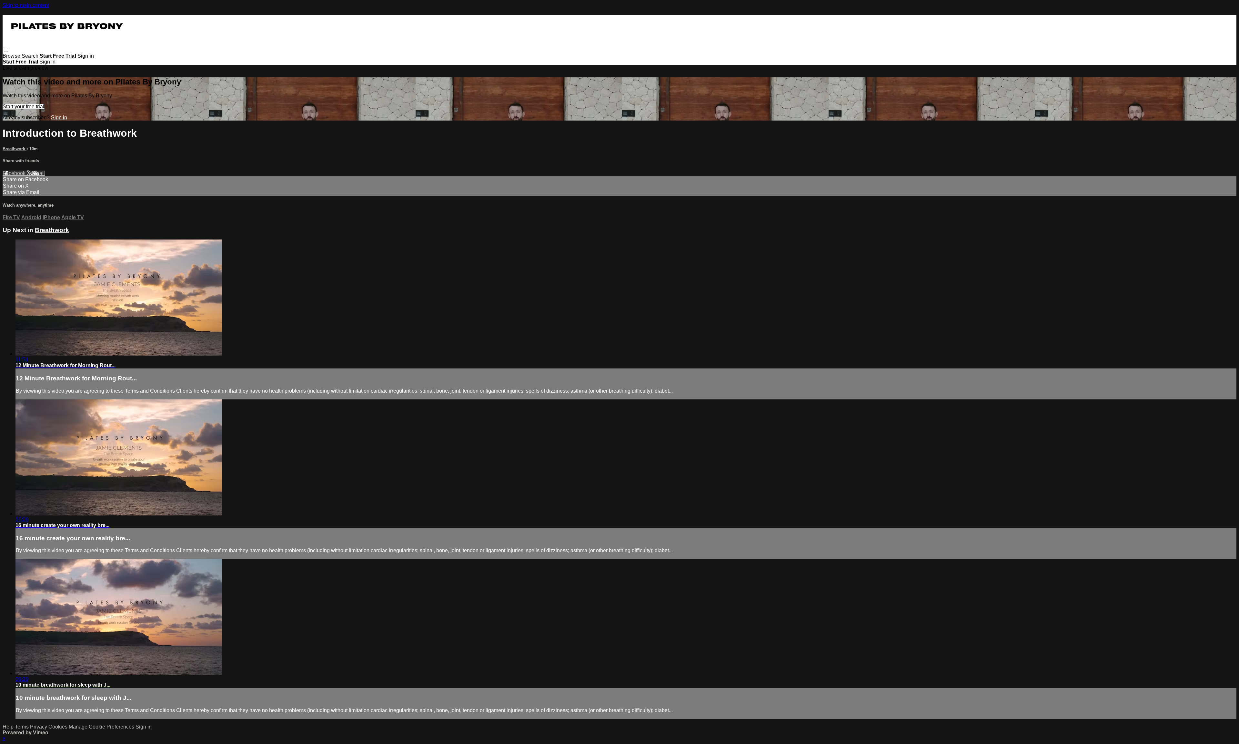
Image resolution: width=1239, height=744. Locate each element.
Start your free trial (23, 106)
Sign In (47, 61)
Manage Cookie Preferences (102, 726)
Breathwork (14, 148)
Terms (22, 726)
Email (38, 173)
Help (9, 726)
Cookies (58, 726)
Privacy (39, 726)
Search (31, 56)
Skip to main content (26, 5)
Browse (12, 56)
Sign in (85, 56)
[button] (6, 50)
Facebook (15, 173)
